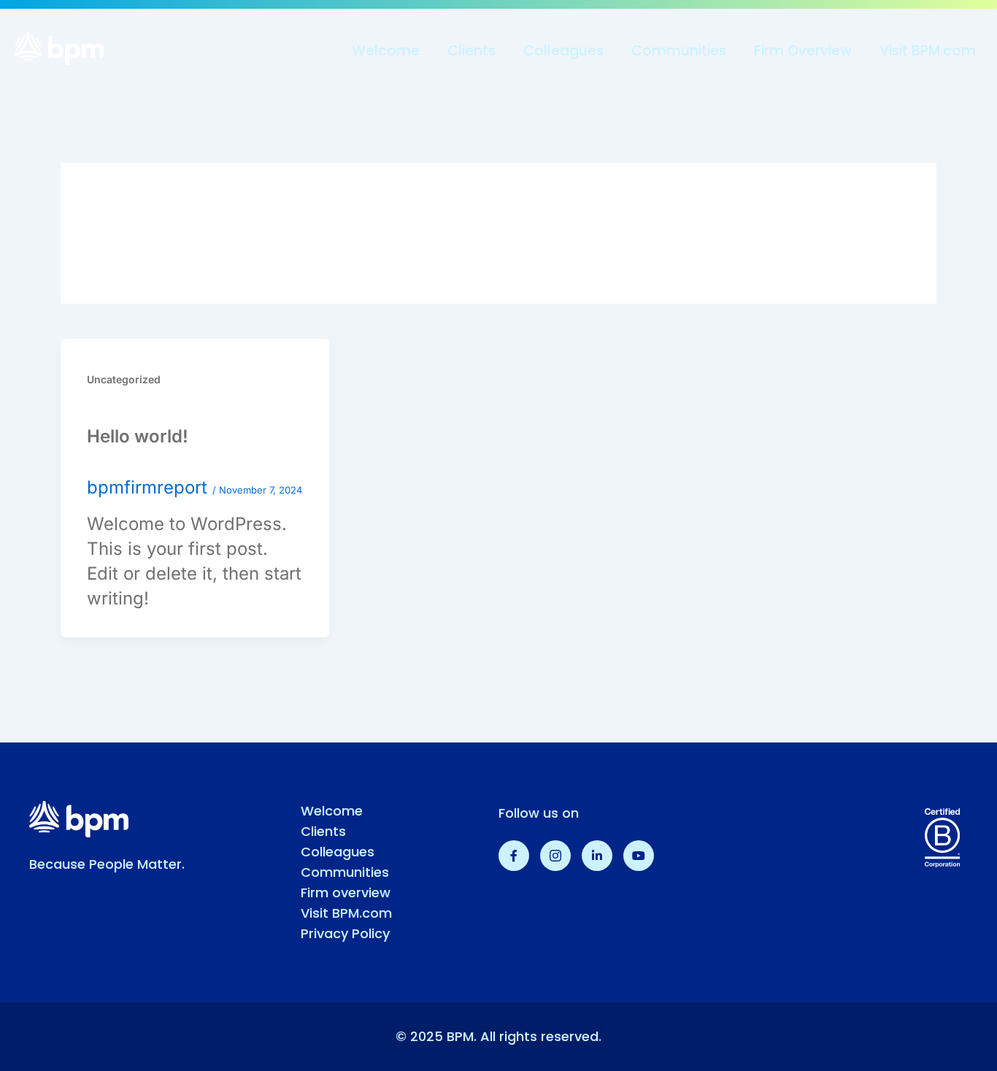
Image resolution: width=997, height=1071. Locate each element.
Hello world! (137, 436)
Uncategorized (124, 379)
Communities (678, 51)
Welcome (386, 51)
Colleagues (563, 51)
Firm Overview (803, 51)
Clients (471, 51)
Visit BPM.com (927, 51)
